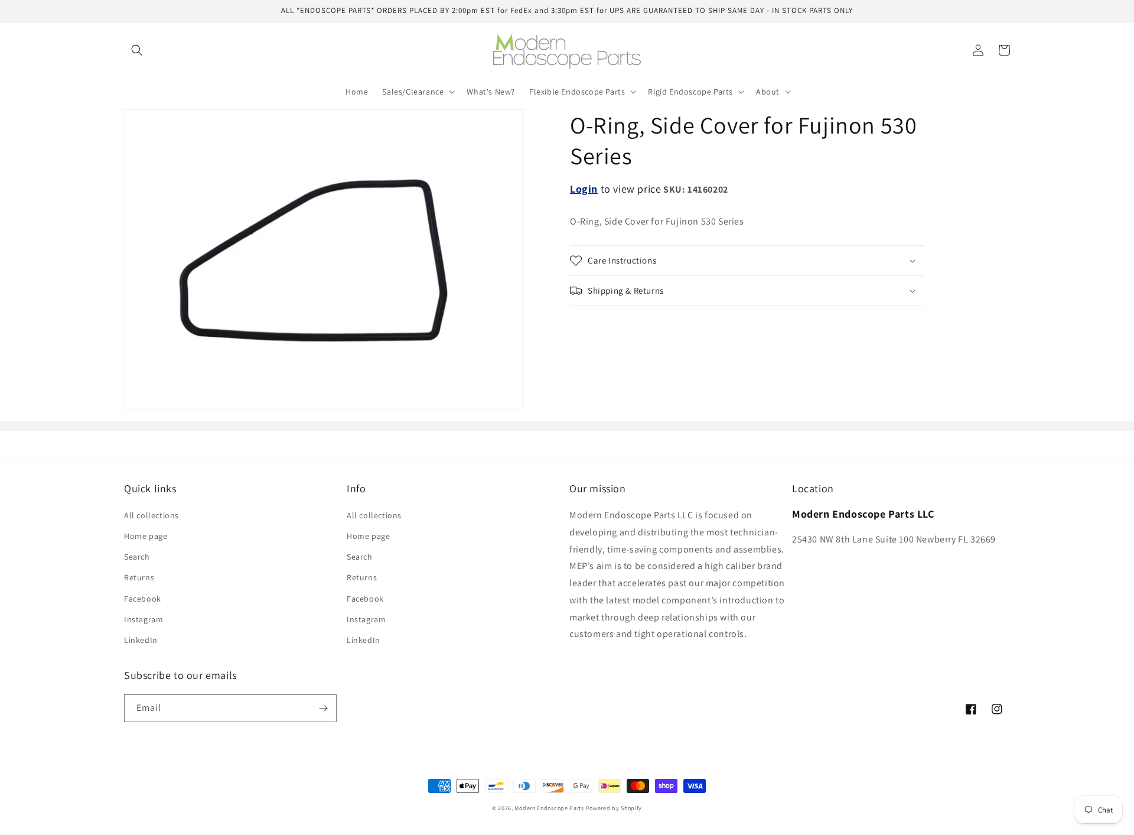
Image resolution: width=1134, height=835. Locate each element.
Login (584, 189)
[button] (137, 50)
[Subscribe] (323, 708)
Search (137, 556)
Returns (139, 577)
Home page (145, 536)
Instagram (143, 619)
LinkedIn (141, 640)
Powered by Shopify (614, 808)
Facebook (142, 598)
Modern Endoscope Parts (549, 808)
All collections (151, 515)
